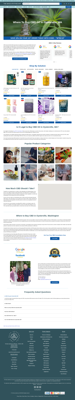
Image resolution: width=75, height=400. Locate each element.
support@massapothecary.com (45, 279)
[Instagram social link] (40, 387)
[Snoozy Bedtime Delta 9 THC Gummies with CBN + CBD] (46, 106)
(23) (8, 92)
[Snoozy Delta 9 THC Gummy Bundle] (12, 106)
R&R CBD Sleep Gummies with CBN (61, 88)
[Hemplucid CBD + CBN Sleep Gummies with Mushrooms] (63, 106)
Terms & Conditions (30, 396)
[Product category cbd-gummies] (29, 172)
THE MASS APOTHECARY (12, 3)
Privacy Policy (19, 396)
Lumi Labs (23, 117)
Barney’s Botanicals (42, 90)
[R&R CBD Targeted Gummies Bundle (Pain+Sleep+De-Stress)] (29, 79)
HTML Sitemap (55, 396)
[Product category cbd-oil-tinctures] (29, 155)
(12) (8, 118)
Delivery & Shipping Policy (39, 396)
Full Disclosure (39, 384)
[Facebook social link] (35, 387)
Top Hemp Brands (37, 389)
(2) (25, 92)
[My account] (64, 4)
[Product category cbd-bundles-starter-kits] (12, 172)
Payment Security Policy (48, 396)
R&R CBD (6, 90)
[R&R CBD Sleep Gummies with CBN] (63, 79)
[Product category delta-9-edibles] (63, 155)
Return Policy (24, 396)
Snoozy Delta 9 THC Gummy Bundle (10, 114)
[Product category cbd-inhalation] (12, 155)
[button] (29, 96)
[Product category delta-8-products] (46, 155)
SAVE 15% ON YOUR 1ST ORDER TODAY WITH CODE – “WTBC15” (37, 38)
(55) (60, 92)
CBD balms (30, 53)
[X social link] (37, 387)
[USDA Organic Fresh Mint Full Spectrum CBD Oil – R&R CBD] (12, 79)
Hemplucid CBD (59, 117)
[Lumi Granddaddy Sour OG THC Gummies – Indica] (29, 106)
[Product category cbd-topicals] (63, 172)
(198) (43, 118)
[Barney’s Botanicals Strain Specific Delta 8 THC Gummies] (46, 79)
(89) (43, 92)
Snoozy (6, 117)
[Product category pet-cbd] (46, 172)
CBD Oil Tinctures (18, 53)
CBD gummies (25, 53)
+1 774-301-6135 (42, 278)
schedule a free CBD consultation (30, 237)
